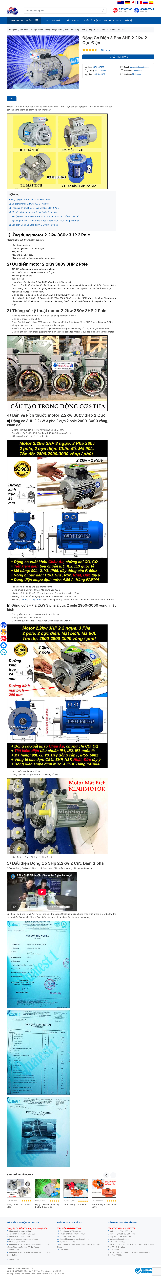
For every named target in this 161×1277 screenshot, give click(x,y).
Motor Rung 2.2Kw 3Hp (75, 1204)
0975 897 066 (29, 1234)
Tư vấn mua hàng (118, 57)
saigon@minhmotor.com (139, 67)
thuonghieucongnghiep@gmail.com (23, 1239)
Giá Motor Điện (111, 20)
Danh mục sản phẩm (20, 20)
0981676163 (125, 9)
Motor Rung (69, 1201)
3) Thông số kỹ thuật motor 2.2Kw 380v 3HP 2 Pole (34, 208)
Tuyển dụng (70, 20)
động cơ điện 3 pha (32, 599)
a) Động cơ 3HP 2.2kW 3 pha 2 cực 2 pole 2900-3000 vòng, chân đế (45, 216)
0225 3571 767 (23, 1236)
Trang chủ (13, 30)
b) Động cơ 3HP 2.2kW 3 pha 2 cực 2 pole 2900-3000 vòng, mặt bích (45, 220)
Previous (106, 1175)
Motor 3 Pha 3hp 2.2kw (45, 1201)
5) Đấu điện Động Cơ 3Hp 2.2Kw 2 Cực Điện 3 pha (33, 225)
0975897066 (129, 1234)
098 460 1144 (25, 1231)
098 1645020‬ (99, 74)
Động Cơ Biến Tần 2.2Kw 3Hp (19, 1205)
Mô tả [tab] (11, 99)
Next (113, 1175)
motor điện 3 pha (27, 1250)
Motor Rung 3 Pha (100, 1201)
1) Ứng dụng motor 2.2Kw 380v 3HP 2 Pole (29, 199)
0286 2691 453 (124, 1236)
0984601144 (147, 9)
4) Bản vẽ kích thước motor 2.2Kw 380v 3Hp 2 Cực (33, 212)
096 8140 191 (79, 1234)
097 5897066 (98, 67)
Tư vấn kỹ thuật (90, 20)
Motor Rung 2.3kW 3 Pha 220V (104, 1205)
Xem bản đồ (14, 1250)
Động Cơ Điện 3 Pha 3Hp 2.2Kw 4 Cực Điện (47, 1205)
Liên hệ (128, 20)
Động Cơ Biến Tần (15, 1201)
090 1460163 (100, 70)
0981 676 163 (126, 1231)
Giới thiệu (56, 20)
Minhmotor (137, 70)
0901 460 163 (76, 1231)
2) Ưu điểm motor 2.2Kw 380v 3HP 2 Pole (29, 203)
